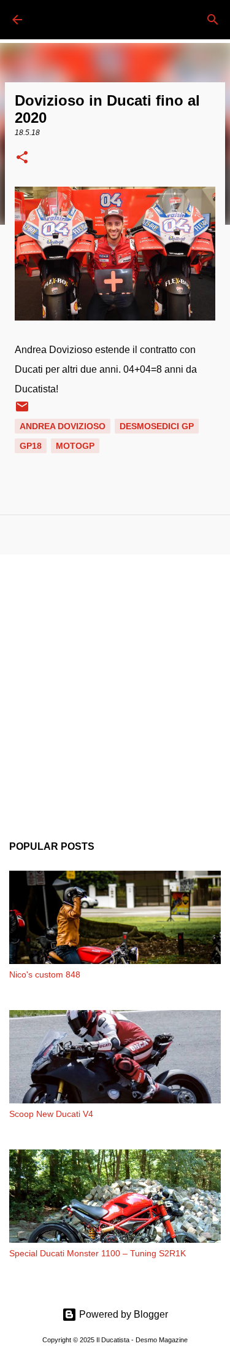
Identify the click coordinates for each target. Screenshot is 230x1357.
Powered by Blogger (122, 1314)
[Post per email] (22, 411)
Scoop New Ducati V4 (51, 1114)
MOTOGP (75, 446)
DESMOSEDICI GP (157, 426)
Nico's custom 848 (44, 974)
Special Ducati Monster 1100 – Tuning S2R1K (97, 1253)
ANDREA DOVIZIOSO (62, 426)
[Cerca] (212, 19)
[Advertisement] (115, 688)
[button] (22, 158)
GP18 (31, 446)
